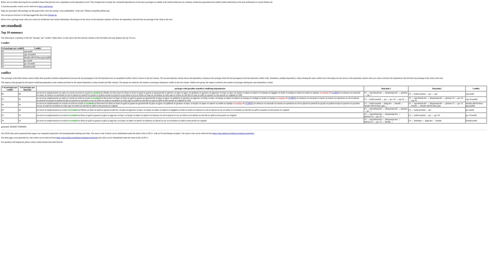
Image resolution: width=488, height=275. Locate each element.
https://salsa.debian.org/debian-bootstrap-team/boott (76, 138)
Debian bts (52, 15)
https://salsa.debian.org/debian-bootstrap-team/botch (233, 133)
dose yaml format (46, 6)
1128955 (335, 93)
